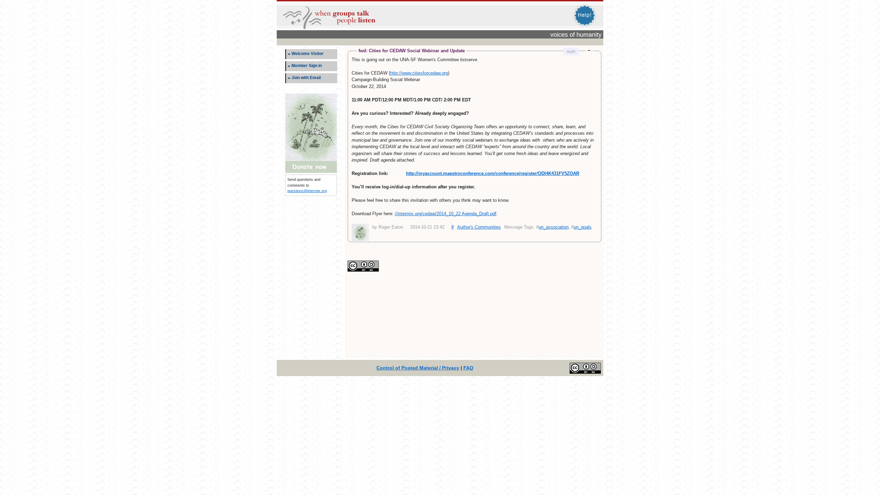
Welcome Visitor (307, 53)
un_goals (583, 227)
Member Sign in (307, 65)
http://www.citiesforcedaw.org (419, 73)
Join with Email (306, 77)
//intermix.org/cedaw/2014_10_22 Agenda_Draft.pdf (445, 213)
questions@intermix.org (307, 191)
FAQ (468, 368)
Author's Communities (479, 227)
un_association (554, 227)
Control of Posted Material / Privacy (417, 368)
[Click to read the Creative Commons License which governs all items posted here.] (363, 270)
